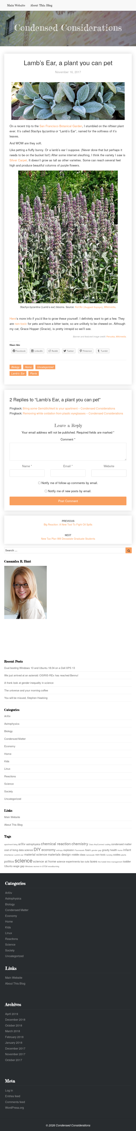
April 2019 (11, 1014)
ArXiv (7, 716)
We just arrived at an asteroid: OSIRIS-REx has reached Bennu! (41, 675)
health (113, 850)
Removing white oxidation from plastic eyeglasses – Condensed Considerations (73, 413)
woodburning (53, 866)
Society (8, 791)
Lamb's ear (18, 373)
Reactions (10, 776)
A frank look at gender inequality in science (28, 683)
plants (33, 373)
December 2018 (15, 1019)
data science (26, 850)
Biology (15, 367)
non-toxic (21, 323)
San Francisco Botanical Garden (60, 126)
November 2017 (15, 1054)
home (120, 850)
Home (28, 367)
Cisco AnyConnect (96, 844)
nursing (109, 854)
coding (107, 844)
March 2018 (12, 1031)
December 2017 (15, 1048)
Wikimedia (109, 307)
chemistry (80, 843)
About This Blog (41, 5)
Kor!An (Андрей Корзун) (89, 307)
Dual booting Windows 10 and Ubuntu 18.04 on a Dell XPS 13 (39, 668)
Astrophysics (11, 723)
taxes (93, 861)
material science (35, 854)
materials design (59, 854)
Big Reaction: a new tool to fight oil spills (68, 522)
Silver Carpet (18, 160)
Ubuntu (8, 866)
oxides (116, 854)
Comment (68, 439)
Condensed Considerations (68, 27)
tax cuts (85, 861)
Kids (6, 761)
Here (13, 318)
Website (109, 466)
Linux (7, 768)
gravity (105, 850)
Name (27, 466)
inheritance (8, 854)
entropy (59, 850)
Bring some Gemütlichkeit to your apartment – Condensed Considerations (69, 408)
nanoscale (90, 854)
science (23, 860)
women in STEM (40, 866)
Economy (9, 746)
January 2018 (13, 1042)
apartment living (11, 844)
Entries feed (12, 1096)
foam (88, 850)
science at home (44, 861)
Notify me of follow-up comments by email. (69, 482)
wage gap (18, 866)
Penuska (110, 336)
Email (68, 466)
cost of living (11, 850)
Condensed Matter (15, 738)
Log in (9, 1090)
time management (114, 861)
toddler (127, 861)
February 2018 (14, 1037)
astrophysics (33, 844)
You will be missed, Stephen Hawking (25, 698)
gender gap (96, 850)
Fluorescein (79, 850)
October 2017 (13, 1060)
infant (127, 849)
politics (9, 861)
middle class (78, 854)
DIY (37, 849)
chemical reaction (56, 843)
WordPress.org (14, 1107)
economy (48, 849)
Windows (29, 866)
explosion (68, 850)
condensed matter (121, 844)
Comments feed (15, 1102)
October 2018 (13, 1025)
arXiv (22, 844)
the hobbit (102, 861)
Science (9, 783)
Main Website (16, 5)
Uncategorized (45, 367)
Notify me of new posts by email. (69, 491)
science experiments (68, 861)
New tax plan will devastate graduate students (68, 536)
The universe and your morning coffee (26, 690)
